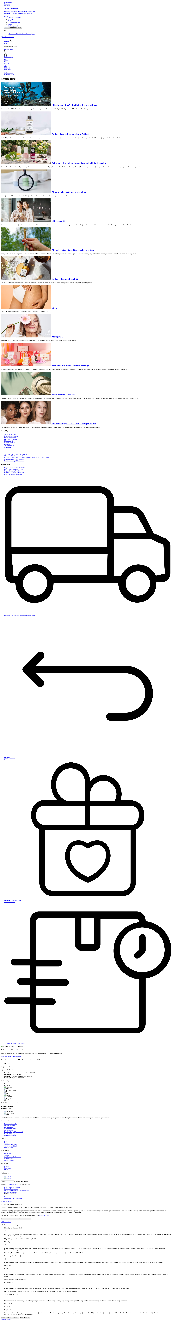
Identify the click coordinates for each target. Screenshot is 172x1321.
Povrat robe (11, 19)
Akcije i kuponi (8, 1130)
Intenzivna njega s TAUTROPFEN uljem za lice (73, 423)
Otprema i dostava (9, 1125)
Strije (54, 308)
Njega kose (8, 441)
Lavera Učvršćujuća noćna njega (13, 469)
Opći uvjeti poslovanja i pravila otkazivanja (16, 1190)
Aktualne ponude (9, 1160)
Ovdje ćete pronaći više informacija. (11, 1056)
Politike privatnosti (44, 1215)
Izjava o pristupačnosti (10, 1192)
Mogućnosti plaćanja (14, 22)
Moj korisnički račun (10, 1135)
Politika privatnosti (6, 1222)
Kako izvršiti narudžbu (10, 1124)
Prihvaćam (4, 1218)
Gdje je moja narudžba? (14, 18)
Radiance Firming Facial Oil (64, 279)
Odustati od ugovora (6, 1201)
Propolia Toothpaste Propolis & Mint (14, 468)
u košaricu (7, 5)
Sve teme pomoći (13, 26)
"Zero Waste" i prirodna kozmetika (14, 456)
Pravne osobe (8, 1133)
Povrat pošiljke (8, 1127)
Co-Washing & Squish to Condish (14, 461)
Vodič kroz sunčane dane (63, 395)
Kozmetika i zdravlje (11, 439)
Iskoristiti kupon (8, 1147)
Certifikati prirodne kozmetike (12, 1157)
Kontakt (10, 24)
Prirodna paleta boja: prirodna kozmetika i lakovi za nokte (78, 163)
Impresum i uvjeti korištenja (12, 1187)
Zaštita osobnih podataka (11, 1189)
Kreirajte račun (8, 49)
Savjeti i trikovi (10, 437)
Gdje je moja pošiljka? (10, 1146)
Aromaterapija (9, 445)
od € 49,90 (19, 11)
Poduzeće (7, 1197)
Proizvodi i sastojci (11, 436)
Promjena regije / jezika (21, 1181)
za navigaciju (8, 2)
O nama (6, 1166)
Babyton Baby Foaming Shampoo (14, 472)
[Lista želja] (5, 52)
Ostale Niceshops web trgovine (13, 1198)
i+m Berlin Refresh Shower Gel (13, 474)
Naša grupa (7, 1168)
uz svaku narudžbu (18, 13)
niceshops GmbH (14, 1184)
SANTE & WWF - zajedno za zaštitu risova (16, 454)
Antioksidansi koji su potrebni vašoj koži (70, 134)
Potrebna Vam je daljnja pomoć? (13, 1132)
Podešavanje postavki (24, 1218)
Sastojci (6, 1155)
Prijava (6, 43)
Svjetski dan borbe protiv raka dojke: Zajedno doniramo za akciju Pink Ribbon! (26, 457)
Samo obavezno (13, 1218)
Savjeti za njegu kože (11, 434)
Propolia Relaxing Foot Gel (12, 471)
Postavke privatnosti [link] (10, 1194)
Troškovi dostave (13, 21)
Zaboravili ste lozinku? (10, 1144)
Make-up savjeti (9, 442)
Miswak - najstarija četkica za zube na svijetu (72, 250)
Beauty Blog (7, 1153)
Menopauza (57, 337)
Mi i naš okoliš (8, 1158)
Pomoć (6, 16)
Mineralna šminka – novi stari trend (14, 459)
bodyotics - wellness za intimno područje (70, 366)
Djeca (7, 444)
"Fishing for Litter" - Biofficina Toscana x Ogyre (74, 105)
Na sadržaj (7, 4)
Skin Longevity (58, 221)
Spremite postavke (6, 1317)
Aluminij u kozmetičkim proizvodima (68, 192)
